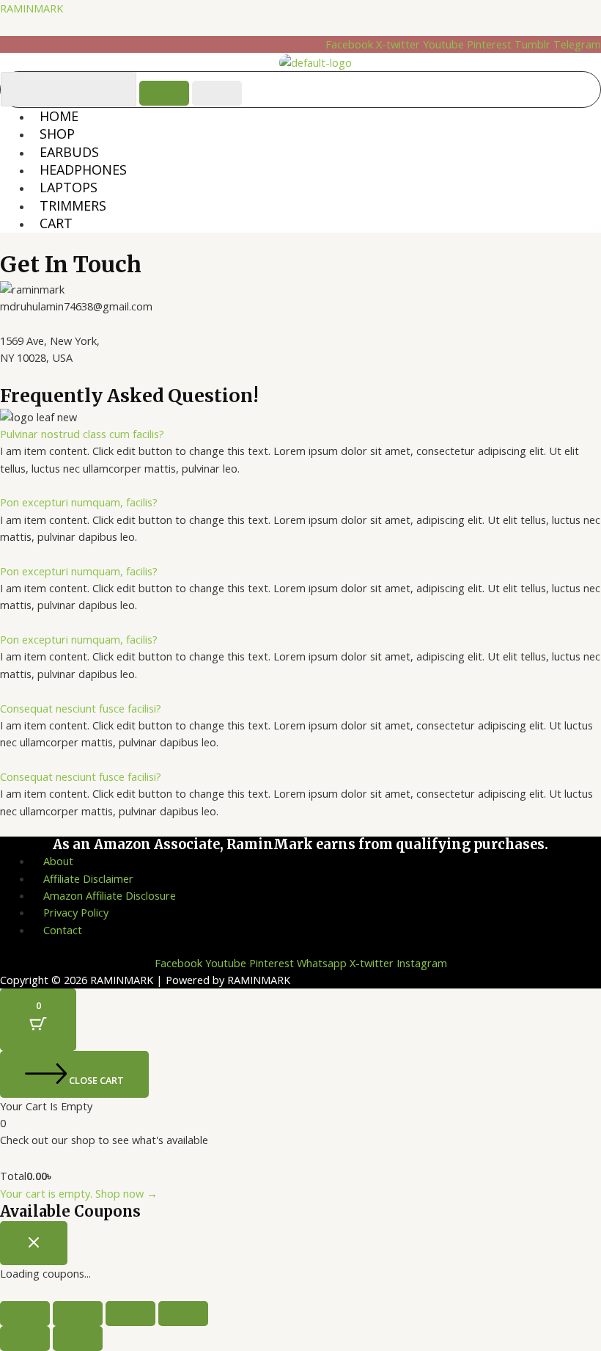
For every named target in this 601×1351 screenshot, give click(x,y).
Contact (62, 929)
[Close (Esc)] (183, 1313)
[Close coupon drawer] (33, 1243)
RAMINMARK (31, 8)
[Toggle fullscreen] (78, 1313)
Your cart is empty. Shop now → (79, 1193)
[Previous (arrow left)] (25, 1338)
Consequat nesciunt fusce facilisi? (80, 708)
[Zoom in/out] (25, 1313)
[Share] (130, 1313)
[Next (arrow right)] (78, 1338)
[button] (300, 434)
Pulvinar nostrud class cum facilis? (82, 433)
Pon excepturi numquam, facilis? (79, 502)
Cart (56, 223)
